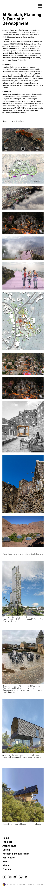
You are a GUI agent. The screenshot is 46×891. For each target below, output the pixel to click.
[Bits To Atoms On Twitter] (26, 877)
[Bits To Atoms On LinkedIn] (21, 877)
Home (5, 837)
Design (6, 849)
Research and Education (15, 853)
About (5, 865)
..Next (34, 554)
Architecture (9, 845)
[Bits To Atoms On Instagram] (16, 877)
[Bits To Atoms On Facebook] (5, 877)
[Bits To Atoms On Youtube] (10, 877)
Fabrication (8, 857)
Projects (7, 841)
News (5, 861)
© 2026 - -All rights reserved (25, 884)
